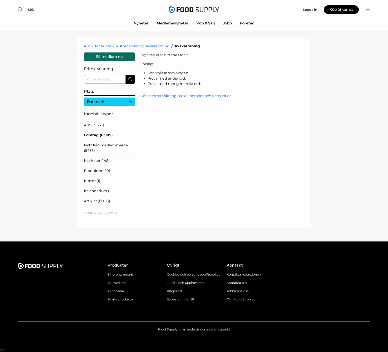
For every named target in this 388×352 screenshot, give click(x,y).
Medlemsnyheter (172, 23)
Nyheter (141, 23)
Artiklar (97, 201)
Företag (247, 23)
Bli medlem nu (109, 56)
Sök (31, 10)
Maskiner (103, 46)
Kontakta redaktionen (244, 274)
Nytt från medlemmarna (106, 148)
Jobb (227, 23)
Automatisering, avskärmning (143, 46)
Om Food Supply (240, 299)
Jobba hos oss (238, 291)
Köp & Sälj (205, 23)
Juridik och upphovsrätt (185, 283)
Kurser (92, 181)
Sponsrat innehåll (180, 299)
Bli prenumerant (120, 274)
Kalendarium (98, 191)
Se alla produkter (120, 299)
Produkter (97, 171)
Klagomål (174, 291)
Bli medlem (116, 283)
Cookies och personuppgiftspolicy (193, 274)
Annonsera (115, 291)
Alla (87, 46)
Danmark (95, 102)
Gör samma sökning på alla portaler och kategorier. (185, 96)
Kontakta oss (237, 283)
